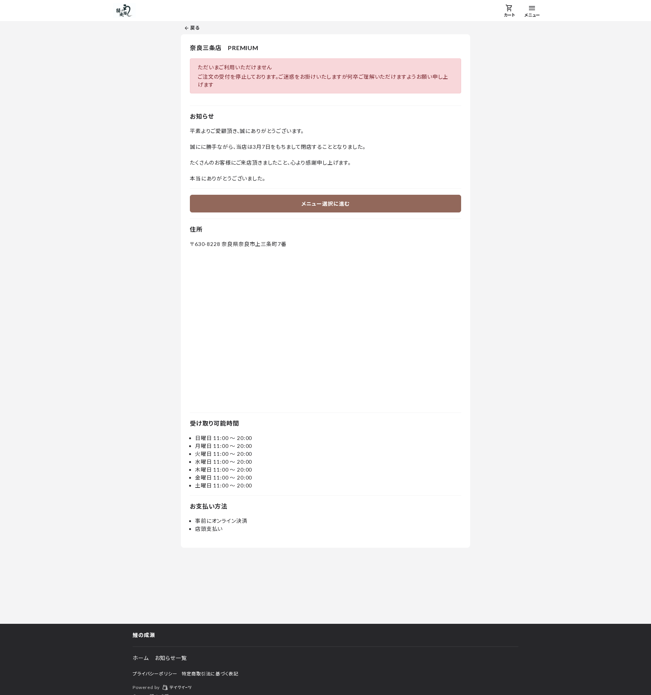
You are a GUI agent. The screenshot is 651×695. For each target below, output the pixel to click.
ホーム (141, 658)
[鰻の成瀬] (124, 10)
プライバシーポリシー (155, 674)
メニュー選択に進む (325, 203)
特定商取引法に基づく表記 (210, 674)
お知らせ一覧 (171, 658)
